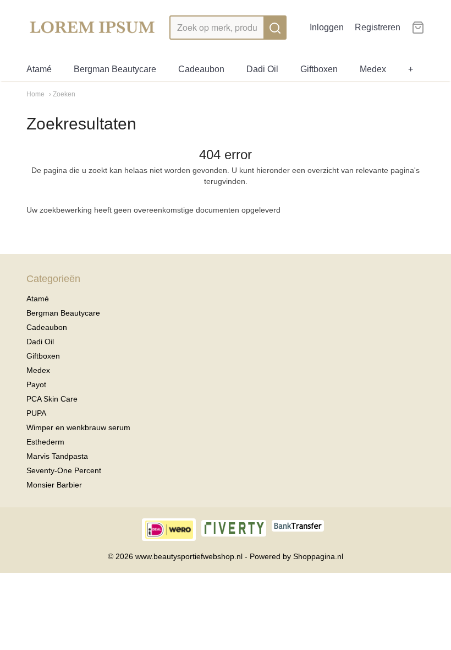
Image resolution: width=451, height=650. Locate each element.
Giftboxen (319, 69)
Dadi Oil (262, 69)
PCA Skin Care (52, 398)
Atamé (39, 69)
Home (35, 94)
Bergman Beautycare (115, 69)
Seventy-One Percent (63, 470)
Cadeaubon (201, 69)
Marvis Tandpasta (57, 456)
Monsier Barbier (54, 484)
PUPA (36, 413)
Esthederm (45, 441)
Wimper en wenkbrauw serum (78, 427)
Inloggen (327, 27)
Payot (36, 384)
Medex (373, 69)
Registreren (377, 27)
